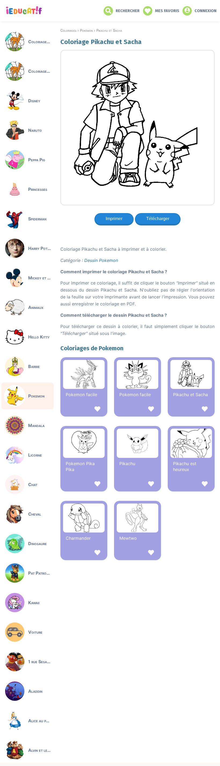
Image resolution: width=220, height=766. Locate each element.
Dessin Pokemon (101, 260)
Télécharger (157, 218)
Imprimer (114, 218)
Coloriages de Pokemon (91, 348)
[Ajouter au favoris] (84, 410)
